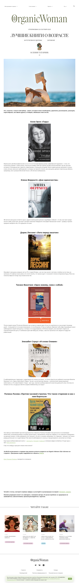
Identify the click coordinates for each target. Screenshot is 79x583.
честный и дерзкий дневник (35, 441)
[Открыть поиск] (74, 6)
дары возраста (10, 442)
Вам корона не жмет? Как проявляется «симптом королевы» (29, 538)
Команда (56, 570)
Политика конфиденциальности (39, 573)
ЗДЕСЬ (41, 453)
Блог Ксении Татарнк (10, 459)
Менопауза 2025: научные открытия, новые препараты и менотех (65, 538)
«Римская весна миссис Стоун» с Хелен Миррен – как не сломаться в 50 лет (47, 538)
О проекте (23, 570)
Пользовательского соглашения (48, 578)
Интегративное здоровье (10, 6)
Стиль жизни (32, 6)
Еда (64, 6)
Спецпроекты (39, 570)
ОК (70, 578)
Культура (43, 543)
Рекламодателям (23, 573)
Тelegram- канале (65, 492)
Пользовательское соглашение (56, 573)
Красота (49, 6)
